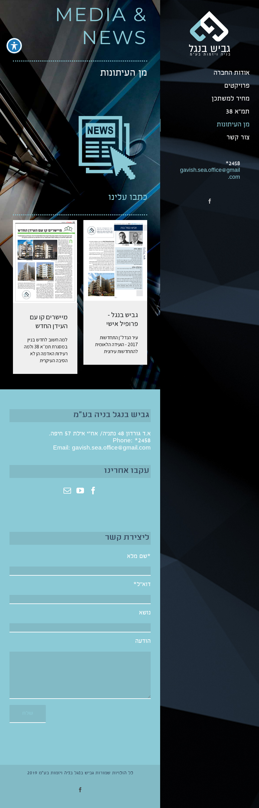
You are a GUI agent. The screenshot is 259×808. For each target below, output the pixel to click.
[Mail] (67, 490)
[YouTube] (80, 490)
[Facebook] (93, 490)
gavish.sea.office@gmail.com (111, 448)
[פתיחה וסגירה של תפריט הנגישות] (14, 45)
